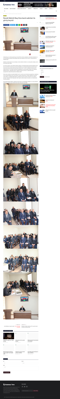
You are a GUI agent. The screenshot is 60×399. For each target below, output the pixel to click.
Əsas (3, 13)
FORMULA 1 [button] (51, 8)
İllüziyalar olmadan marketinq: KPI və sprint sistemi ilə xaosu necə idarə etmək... (30, 327)
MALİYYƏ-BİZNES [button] (12, 8)
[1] (56, 1)
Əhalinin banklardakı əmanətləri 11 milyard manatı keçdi (51, 56)
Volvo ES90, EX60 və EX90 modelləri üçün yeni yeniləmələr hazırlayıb (51, 37)
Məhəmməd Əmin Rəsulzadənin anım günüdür (33, 341)
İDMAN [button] (46, 8)
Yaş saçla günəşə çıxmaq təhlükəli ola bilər (51, 27)
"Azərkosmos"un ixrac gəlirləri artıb (51, 59)
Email (22, 361)
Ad (3, 361)
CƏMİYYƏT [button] (30, 8)
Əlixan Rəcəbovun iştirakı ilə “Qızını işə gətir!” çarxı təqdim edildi (8, 352)
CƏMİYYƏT (6, 13)
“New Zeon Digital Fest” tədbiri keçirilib (8, 341)
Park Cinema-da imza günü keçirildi (20, 341)
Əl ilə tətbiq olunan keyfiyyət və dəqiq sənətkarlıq (33, 352)
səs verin (42, 76)
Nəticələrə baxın (47, 76)
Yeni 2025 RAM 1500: (51, 18)
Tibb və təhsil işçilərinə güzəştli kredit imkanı (50, 51)
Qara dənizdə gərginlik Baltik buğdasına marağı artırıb (50, 23)
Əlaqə (4, 0)
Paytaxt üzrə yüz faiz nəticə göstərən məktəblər (20, 352)
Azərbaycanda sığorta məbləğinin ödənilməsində (51, 96)
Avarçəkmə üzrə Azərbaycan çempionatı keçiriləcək (50, 46)
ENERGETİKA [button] (36, 8)
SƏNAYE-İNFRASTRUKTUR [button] (21, 8)
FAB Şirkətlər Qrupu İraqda (50, 42)
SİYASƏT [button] (41, 8)
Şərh (4, 365)
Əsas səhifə (6, 8)
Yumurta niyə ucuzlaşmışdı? (50, 100)
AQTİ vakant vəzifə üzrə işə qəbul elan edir (50, 110)
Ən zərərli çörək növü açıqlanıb (50, 31)
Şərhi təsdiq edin (6, 372)
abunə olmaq (36, 390)
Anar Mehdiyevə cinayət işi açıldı (12, 327)
